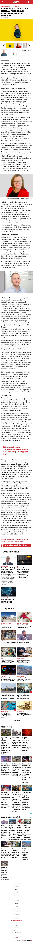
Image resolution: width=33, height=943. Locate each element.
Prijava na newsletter (16, 920)
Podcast (16, 903)
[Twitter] (20, 50)
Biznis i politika (17, 883)
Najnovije (8, 608)
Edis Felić (3, 57)
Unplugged (16, 900)
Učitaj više (16, 721)
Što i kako (16, 895)
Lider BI (16, 906)
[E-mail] (25, 50)
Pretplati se (16, 918)
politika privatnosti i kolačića (16, 934)
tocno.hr (16, 937)
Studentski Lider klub (16, 911)
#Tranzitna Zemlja (22, 539)
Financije (16, 889)
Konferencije (16, 914)
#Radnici (3, 539)
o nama (16, 925)
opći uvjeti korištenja (16, 932)
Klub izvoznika (16, 909)
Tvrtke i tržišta (16, 886)
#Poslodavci (11, 539)
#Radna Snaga (18, 541)
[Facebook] (17, 50)
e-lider (16, 922)
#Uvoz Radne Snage (7, 541)
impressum (16, 927)
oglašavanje (16, 930)
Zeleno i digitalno (16, 897)
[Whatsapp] (28, 50)
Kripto (16, 892)
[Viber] (31, 50)
